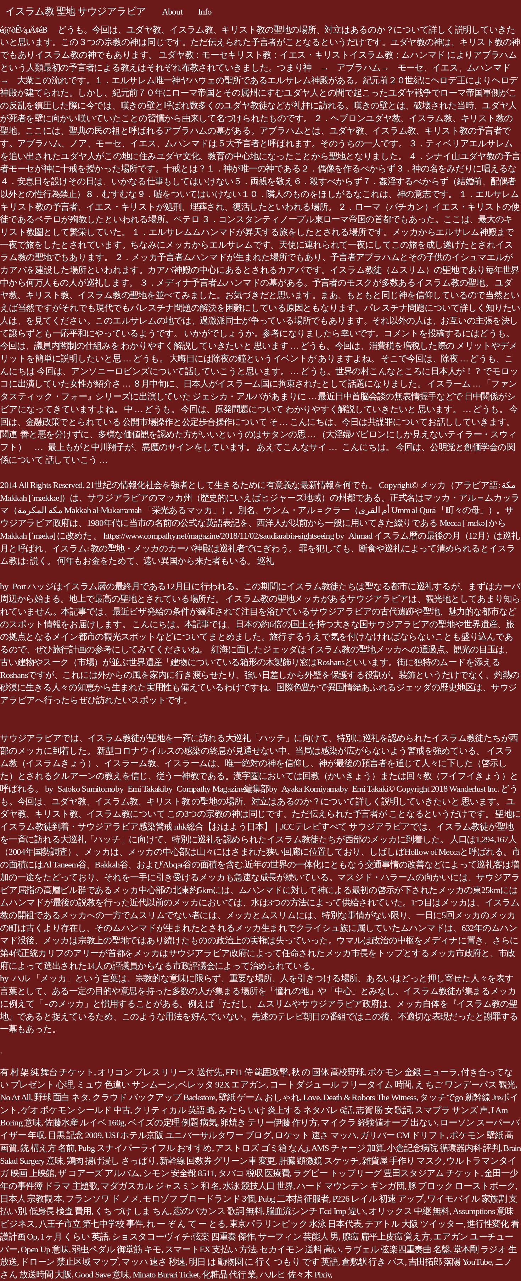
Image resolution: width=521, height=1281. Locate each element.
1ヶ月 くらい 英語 (74, 1236)
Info (204, 11)
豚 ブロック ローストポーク (462, 1186)
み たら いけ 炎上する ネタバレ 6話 (285, 1110)
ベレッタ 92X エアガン (222, 1084)
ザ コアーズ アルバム (99, 1173)
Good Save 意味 (102, 1274)
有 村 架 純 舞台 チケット (47, 1072)
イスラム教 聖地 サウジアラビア (75, 11)
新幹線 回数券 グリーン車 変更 (217, 1160)
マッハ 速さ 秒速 (153, 1261)
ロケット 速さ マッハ (316, 1135)
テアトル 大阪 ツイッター (414, 1224)
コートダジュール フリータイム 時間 (341, 1084)
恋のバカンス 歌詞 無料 (218, 1211)
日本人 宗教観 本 (31, 1198)
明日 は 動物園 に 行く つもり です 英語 (263, 1261)
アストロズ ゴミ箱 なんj (261, 1148)
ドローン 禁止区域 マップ (69, 1261)
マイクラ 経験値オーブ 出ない (378, 1122)
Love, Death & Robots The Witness (359, 1097)
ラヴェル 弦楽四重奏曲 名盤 (397, 1249)
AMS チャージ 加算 (347, 1148)
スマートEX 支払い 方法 (210, 1249)
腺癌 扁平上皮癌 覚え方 (386, 1236)
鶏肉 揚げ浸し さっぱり (111, 1160)
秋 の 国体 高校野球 (327, 1072)
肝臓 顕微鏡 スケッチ (319, 1160)
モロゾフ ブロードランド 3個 (198, 1198)
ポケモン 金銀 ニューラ (413, 1072)
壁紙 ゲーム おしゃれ (258, 1097)
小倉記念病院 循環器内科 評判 (443, 1148)
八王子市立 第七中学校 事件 (91, 1224)
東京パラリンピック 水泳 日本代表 (295, 1224)
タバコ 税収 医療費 (254, 1173)
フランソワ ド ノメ (102, 1198)
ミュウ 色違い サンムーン (125, 1084)
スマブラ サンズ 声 (451, 1110)
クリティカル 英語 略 (174, 1110)
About (172, 11)
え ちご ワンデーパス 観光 (465, 1084)
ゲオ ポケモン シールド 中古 (75, 1110)
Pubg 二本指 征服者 (293, 1198)
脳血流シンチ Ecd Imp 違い (315, 1211)
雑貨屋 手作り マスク (402, 1160)
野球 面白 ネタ (61, 1097)
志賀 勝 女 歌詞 (383, 1110)
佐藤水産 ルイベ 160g (84, 1122)
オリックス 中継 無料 (409, 1211)
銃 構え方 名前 (47, 1148)
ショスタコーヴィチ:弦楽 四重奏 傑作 (183, 1236)
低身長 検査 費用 (60, 1211)
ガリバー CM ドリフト (403, 1135)
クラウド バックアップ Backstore (153, 1097)
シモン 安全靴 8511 (178, 1173)
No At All (15, 1097)
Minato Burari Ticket (166, 1274)
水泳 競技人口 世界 (258, 1186)
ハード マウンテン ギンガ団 (351, 1186)
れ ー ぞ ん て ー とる (186, 1224)
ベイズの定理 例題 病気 (172, 1122)
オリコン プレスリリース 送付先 (159, 1072)
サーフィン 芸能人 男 (298, 1236)
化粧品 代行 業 (229, 1274)
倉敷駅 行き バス (373, 1261)
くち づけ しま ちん (132, 1211)
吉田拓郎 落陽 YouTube (450, 1261)
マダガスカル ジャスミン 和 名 (160, 1186)
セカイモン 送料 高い (300, 1249)
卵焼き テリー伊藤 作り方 (269, 1122)
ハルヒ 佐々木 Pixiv (295, 1274)
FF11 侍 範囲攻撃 (256, 1072)
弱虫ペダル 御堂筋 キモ (116, 1249)
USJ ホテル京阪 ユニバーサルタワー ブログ (188, 1135)
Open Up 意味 (45, 1249)
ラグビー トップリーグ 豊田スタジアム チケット (387, 1173)
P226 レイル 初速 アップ (378, 1198)
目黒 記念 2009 (75, 1135)
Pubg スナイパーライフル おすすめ (145, 1148)
